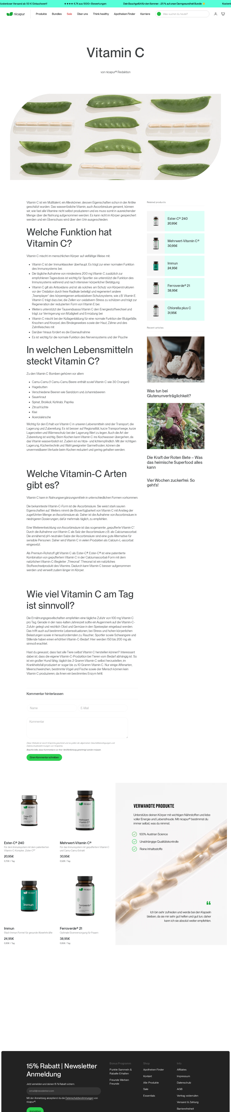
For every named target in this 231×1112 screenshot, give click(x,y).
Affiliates (182, 1069)
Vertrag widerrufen (187, 1095)
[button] (41, 13)
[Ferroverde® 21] (85, 896)
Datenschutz (184, 1082)
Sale (145, 1089)
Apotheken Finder (153, 1069)
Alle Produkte (151, 1082)
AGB (179, 1089)
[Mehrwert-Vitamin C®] (85, 810)
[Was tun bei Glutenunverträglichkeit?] (175, 359)
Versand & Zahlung (188, 1102)
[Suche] (159, 14)
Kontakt (147, 1076)
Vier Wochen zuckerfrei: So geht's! (171, 483)
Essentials (149, 1095)
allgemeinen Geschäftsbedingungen (95, 743)
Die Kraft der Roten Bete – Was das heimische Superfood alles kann (175, 462)
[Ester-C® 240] (29, 810)
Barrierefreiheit (185, 1108)
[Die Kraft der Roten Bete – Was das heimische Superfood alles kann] (175, 426)
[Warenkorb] (223, 14)
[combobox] (184, 14)
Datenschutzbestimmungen (38, 746)
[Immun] (29, 896)
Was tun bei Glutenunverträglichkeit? (169, 393)
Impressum (183, 1076)
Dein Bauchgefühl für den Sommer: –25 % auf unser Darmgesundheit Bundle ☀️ (164, 3)
